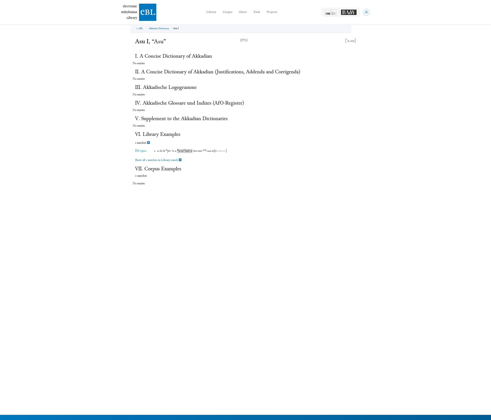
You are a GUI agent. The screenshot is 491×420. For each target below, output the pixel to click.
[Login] (366, 12)
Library (211, 12)
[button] (159, 151)
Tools (256, 12)
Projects (272, 12)
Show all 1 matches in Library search (157, 160)
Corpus (227, 12)
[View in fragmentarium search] (148, 143)
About (243, 12)
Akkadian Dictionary (159, 28)
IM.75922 (140, 151)
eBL (141, 28)
